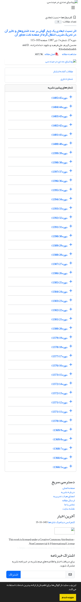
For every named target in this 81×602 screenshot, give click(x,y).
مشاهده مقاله (69, 54)
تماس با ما (69, 504)
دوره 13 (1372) (59, 393)
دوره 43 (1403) (59, 116)
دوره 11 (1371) (59, 411)
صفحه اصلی (69, 488)
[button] (67, 589)
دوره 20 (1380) (59, 328)
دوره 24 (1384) (59, 291)
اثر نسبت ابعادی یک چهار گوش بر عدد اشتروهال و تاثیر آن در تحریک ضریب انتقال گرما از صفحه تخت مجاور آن (40, 33)
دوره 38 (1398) (59, 162)
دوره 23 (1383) (59, 301)
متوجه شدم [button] (68, 597)
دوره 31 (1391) (59, 227)
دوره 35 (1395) (59, 190)
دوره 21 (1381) (59, 319)
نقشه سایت (69, 508)
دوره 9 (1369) (60, 430)
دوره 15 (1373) (59, 375)
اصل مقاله (45, 54)
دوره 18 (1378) (59, 347)
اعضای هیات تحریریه (64, 496)
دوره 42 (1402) (59, 125)
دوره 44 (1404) (59, 107)
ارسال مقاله (68, 500)
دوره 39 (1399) (59, 153)
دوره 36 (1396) (59, 181)
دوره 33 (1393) (59, 208)
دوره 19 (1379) (59, 338)
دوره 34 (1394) (59, 199)
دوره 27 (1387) (59, 264)
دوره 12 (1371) (59, 402)
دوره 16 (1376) (59, 365)
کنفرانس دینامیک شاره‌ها (61, 522)
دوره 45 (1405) (59, 98)
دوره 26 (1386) (59, 273)
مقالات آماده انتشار (63, 71)
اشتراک (13, 574)
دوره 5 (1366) (60, 467)
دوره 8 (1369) (60, 439)
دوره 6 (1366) (60, 458)
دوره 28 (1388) (59, 254)
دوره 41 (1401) (59, 134)
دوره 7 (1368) (60, 448)
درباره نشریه (68, 492)
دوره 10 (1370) (59, 421)
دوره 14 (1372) (59, 384)
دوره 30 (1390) (59, 236)
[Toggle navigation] (42, 8)
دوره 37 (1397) (59, 171)
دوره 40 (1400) (59, 144)
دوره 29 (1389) (59, 245)
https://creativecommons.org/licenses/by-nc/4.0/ (46, 548)
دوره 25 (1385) (59, 282)
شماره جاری (67, 79)
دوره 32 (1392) (59, 218)
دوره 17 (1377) (59, 356)
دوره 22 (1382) (59, 310)
